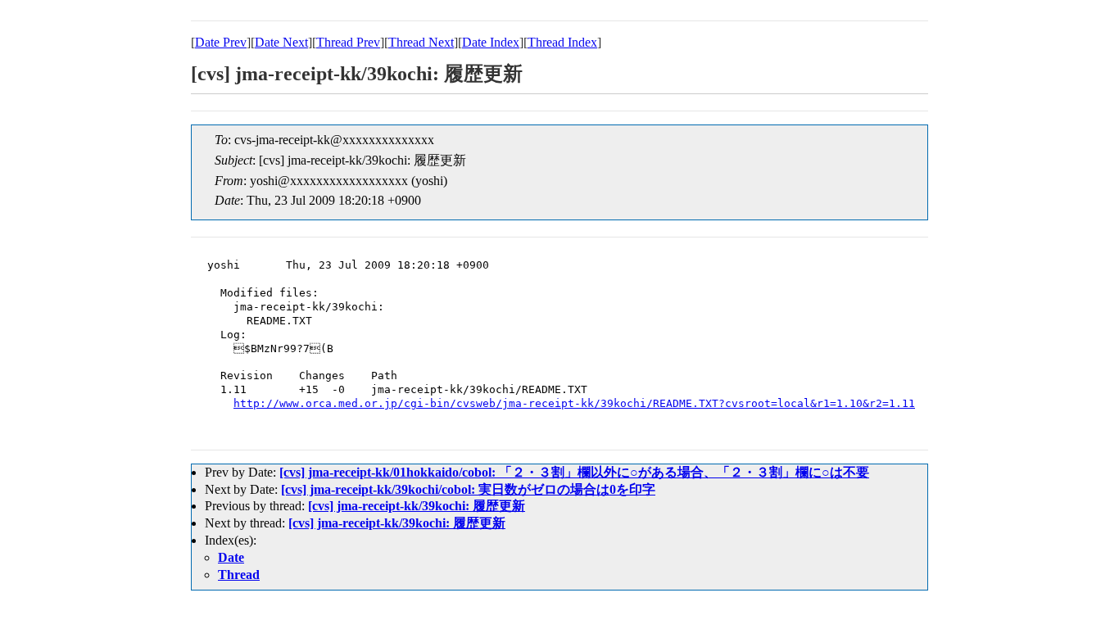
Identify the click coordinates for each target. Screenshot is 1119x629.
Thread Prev (348, 42)
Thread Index (562, 42)
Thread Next (421, 42)
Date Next (281, 42)
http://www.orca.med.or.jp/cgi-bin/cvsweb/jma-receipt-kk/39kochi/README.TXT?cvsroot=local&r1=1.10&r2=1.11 (574, 403)
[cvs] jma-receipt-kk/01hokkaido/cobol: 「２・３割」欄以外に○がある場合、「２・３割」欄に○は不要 (574, 472)
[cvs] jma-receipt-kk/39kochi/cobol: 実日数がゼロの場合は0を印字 (468, 489)
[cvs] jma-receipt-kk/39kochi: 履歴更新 (416, 506)
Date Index (490, 42)
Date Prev (221, 42)
